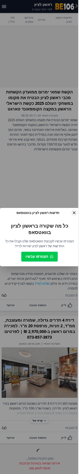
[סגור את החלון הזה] (74, 213)
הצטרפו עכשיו (37, 256)
